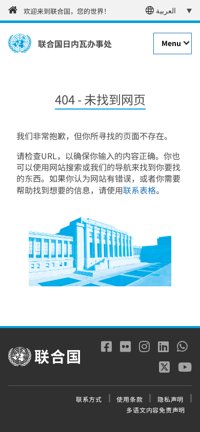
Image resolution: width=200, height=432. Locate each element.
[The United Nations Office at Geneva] (19, 43)
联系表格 (139, 190)
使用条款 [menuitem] (129, 399)
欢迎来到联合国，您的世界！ (67, 11)
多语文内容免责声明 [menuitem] (155, 409)
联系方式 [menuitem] (89, 399)
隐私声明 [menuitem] (170, 399)
